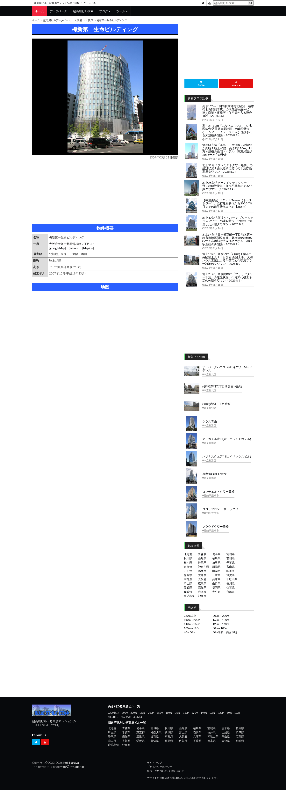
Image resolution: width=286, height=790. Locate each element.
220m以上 (190, 615)
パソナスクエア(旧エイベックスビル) (226, 456)
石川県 (188, 571)
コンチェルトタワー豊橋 (218, 491)
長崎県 (188, 591)
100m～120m (192, 628)
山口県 (216, 583)
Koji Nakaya (71, 762)
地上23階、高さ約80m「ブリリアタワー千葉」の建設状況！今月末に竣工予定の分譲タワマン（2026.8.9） (227, 277)
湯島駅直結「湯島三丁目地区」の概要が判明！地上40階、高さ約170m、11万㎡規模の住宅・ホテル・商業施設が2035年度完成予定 (227, 150)
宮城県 (230, 554)
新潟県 (216, 566)
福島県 (216, 558)
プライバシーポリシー (159, 766)
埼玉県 (216, 562)
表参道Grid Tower (214, 474)
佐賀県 (230, 587)
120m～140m (221, 623)
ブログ (104, 11)
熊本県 (202, 591)
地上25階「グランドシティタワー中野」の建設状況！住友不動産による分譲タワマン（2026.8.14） (227, 186)
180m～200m (192, 619)
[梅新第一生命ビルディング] (105, 97)
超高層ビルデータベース (57, 20)
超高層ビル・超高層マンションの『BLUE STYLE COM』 (65, 2)
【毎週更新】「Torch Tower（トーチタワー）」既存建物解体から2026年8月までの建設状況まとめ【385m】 (227, 203)
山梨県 (216, 571)
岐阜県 (230, 571)
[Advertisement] (105, 191)
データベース (58, 11)
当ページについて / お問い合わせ (165, 771)
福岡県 (216, 587)
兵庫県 (216, 579)
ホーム (39, 11)
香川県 (230, 583)
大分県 (216, 591)
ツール (121, 11)
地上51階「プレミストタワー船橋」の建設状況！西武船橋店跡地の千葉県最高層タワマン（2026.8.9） (227, 168)
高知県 (202, 587)
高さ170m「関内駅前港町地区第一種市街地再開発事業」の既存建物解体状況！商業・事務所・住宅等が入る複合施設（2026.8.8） (228, 111)
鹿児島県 (189, 595)
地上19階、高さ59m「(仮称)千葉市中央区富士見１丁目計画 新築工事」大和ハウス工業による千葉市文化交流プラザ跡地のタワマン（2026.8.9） (227, 259)
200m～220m (221, 615)
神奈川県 (203, 566)
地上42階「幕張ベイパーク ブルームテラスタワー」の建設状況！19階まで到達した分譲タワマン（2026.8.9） (227, 221)
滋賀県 (230, 575)
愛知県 (202, 575)
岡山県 (188, 583)
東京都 (188, 566)
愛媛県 (188, 587)
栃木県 (188, 562)
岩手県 (216, 554)
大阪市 (89, 20)
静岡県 (188, 575)
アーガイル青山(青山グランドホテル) (226, 439)
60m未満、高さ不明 (225, 632)
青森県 (202, 554)
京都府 (188, 579)
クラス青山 (209, 421)
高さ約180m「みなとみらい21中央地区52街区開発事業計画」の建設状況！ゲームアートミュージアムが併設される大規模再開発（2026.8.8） (227, 130)
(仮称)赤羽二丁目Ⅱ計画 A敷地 (222, 386)
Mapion (88, 248)
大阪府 (78, 20)
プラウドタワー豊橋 (215, 526)
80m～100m (220, 628)
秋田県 (188, 558)
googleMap (57, 248)
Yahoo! (74, 248)
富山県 (230, 566)
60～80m (189, 632)
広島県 (202, 583)
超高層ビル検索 (83, 11)
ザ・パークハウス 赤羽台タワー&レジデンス (227, 368)
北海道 (188, 554)
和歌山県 (231, 579)
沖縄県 (202, 595)
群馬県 (202, 562)
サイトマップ (154, 762)
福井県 (202, 571)
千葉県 (230, 562)
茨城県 (230, 558)
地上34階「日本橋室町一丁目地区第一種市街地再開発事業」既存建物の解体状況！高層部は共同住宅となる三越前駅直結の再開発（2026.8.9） (227, 239)
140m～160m (192, 623)
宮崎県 (230, 591)
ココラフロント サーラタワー (221, 509)
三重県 (216, 575)
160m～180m (221, 619)
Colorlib (78, 766)
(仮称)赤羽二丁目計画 (216, 404)
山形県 (202, 558)
